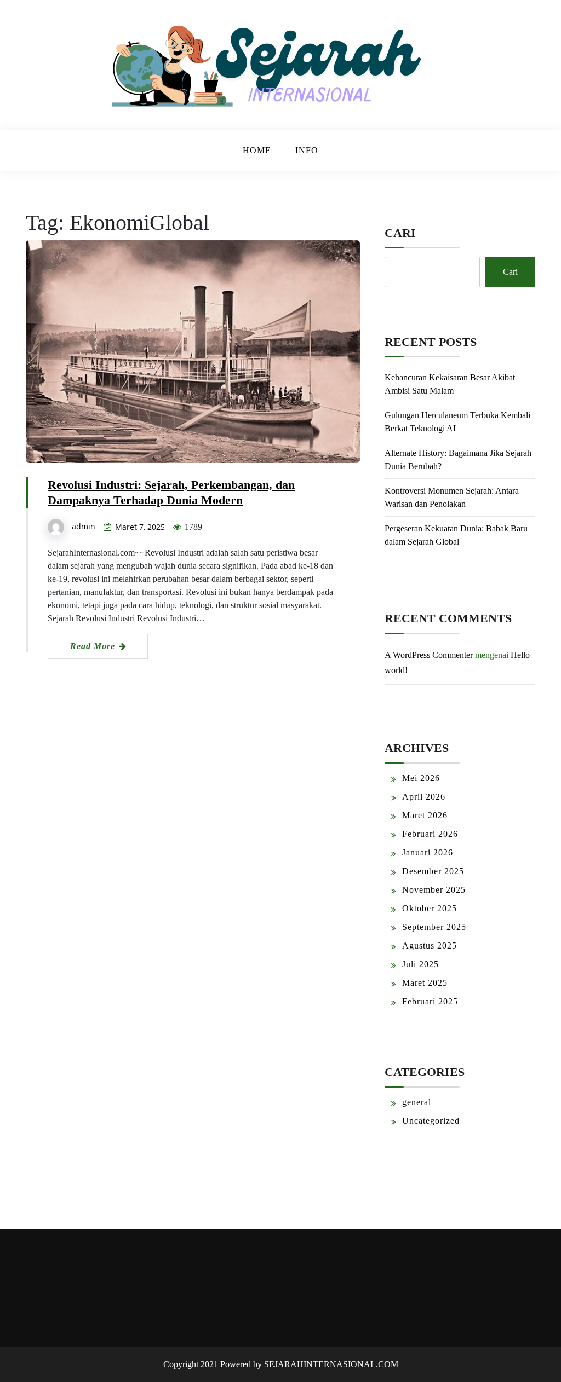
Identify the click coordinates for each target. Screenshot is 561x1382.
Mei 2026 (421, 778)
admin (83, 526)
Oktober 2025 (429, 908)
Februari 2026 (430, 834)
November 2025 (434, 889)
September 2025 (434, 927)
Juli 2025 (420, 964)
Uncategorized (431, 1120)
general (416, 1102)
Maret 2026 (425, 815)
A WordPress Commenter (429, 655)
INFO (306, 150)
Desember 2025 (433, 871)
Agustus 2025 (429, 945)
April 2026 (423, 796)
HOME (257, 150)
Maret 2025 (425, 982)
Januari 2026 (427, 852)
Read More (94, 646)
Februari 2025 (430, 1001)
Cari (400, 233)
